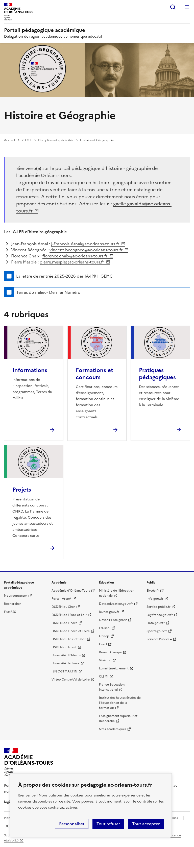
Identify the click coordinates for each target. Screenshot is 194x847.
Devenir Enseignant (113, 620)
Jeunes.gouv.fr (109, 612)
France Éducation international (112, 687)
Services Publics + (159, 639)
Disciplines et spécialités (55, 140)
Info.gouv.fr (155, 598)
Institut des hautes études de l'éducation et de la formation (120, 702)
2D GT (26, 140)
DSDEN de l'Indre (64, 623)
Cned (103, 644)
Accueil (9, 140)
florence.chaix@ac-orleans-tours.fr (74, 256)
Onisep (104, 636)
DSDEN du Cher (63, 606)
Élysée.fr (153, 590)
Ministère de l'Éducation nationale (116, 593)
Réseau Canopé (110, 652)
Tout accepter (146, 824)
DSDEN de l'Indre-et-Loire (71, 631)
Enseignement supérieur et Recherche (118, 718)
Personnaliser (71, 824)
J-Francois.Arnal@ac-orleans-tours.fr (85, 244)
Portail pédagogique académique (44, 30)
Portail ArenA (61, 598)
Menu (187, 7)
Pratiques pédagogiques (157, 373)
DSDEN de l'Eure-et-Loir (69, 615)
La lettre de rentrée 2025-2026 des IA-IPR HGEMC (64, 276)
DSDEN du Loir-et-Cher (69, 639)
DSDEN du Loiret (64, 647)
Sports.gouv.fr (157, 631)
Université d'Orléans (66, 655)
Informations (29, 370)
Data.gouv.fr (156, 623)
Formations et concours (94, 373)
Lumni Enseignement (114, 668)
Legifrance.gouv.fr (160, 615)
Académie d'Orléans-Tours (71, 590)
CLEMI (103, 676)
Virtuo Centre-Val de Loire (71, 679)
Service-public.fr (159, 606)
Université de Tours (65, 663)
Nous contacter (15, 595)
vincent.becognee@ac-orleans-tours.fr (86, 250)
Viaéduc (105, 660)
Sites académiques (112, 729)
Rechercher (173, 7)
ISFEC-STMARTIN (64, 671)
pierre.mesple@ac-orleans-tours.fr (72, 262)
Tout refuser (108, 824)
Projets (21, 490)
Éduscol (104, 628)
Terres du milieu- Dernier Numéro (48, 292)
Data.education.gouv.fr (116, 603)
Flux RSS (10, 612)
